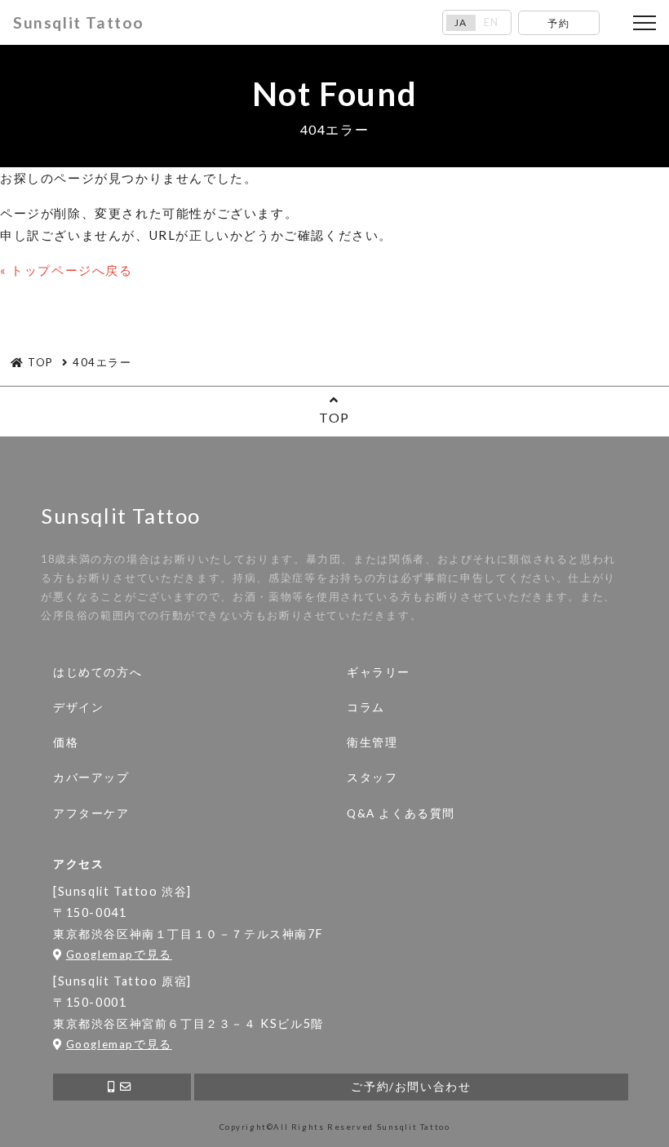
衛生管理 (372, 742)
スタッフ (372, 777)
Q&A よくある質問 (401, 813)
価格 (65, 742)
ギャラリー (378, 672)
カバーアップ (91, 777)
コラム (366, 707)
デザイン (78, 707)
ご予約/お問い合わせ (411, 1086)
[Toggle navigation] (644, 23)
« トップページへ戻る (66, 270)
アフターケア (91, 813)
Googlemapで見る (119, 954)
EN (491, 22)
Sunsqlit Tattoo (78, 22)
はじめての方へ (97, 672)
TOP (334, 417)
